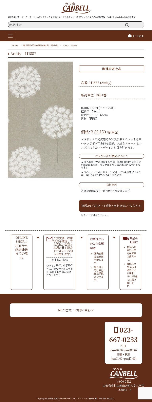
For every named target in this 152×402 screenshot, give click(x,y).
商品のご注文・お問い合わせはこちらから (112, 205)
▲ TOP (137, 297)
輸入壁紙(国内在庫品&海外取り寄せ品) (40, 45)
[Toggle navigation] (10, 36)
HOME (138, 35)
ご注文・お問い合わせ (77, 310)
